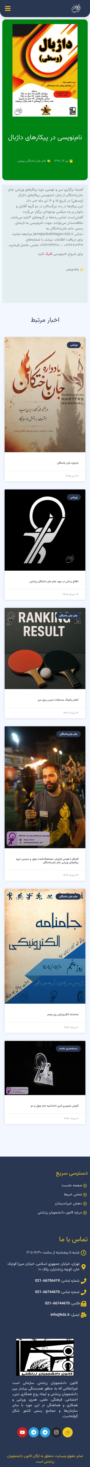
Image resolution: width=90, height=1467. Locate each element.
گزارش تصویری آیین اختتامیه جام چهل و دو (54, 1106)
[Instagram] (56, 1432)
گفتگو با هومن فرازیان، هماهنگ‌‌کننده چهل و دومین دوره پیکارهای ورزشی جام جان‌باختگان (47, 860)
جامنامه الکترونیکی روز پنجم (62, 1014)
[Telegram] (45, 1432)
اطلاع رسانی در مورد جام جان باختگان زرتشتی (54, 581)
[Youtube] (22, 1432)
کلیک (48, 254)
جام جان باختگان (36, 161)
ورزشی (21, 161)
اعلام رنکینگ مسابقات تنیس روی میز (58, 700)
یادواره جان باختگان (67, 463)
